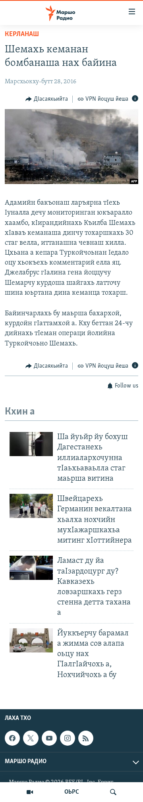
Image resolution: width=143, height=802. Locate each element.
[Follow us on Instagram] (67, 738)
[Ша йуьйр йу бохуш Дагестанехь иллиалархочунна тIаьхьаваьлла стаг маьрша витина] (31, 444)
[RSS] (85, 738)
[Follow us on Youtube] (49, 738)
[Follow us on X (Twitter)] (30, 738)
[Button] (46, 99)
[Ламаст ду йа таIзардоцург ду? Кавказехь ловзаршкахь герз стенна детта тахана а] (31, 568)
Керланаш (22, 34)
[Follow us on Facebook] (12, 738)
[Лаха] (113, 792)
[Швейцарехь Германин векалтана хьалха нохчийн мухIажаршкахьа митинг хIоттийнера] (31, 506)
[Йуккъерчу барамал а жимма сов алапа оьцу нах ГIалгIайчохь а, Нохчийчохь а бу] (31, 640)
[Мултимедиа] (30, 792)
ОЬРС (71, 792)
